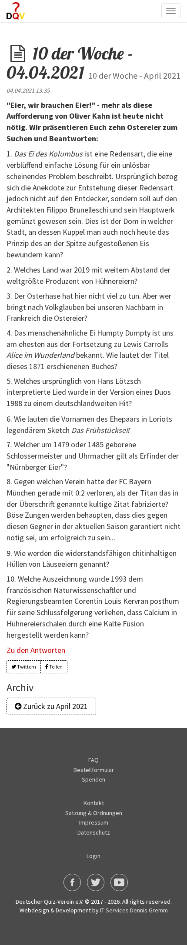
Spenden (93, 779)
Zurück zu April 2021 (54, 706)
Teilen (55, 666)
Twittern (26, 666)
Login (93, 856)
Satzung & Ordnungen (93, 813)
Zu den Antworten (36, 650)
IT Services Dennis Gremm (134, 910)
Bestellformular (93, 770)
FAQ (93, 760)
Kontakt (93, 803)
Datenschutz (93, 832)
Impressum (93, 822)
